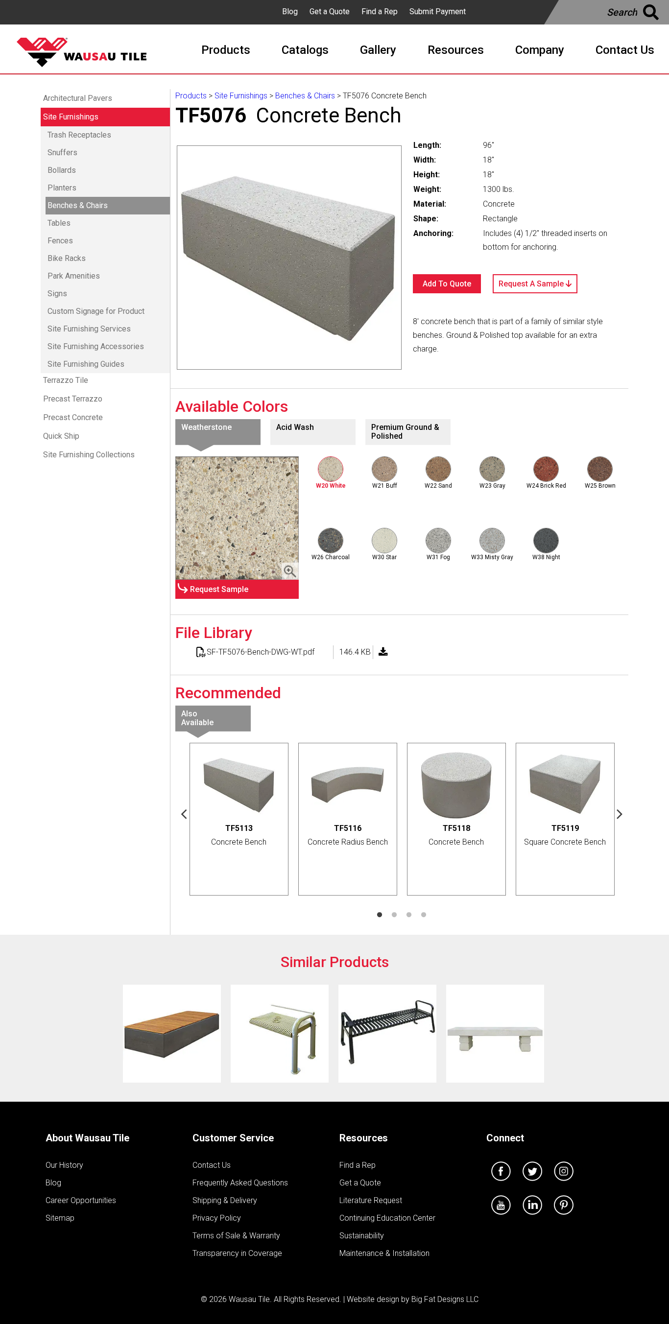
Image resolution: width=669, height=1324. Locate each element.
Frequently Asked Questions (240, 1182)
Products (191, 95)
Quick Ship (61, 436)
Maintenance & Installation (384, 1253)
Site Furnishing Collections (89, 454)
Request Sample (219, 589)
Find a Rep (379, 11)
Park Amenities (74, 276)
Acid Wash (295, 427)
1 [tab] (379, 915)
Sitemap (60, 1218)
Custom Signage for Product (96, 311)
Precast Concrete (73, 417)
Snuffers (62, 152)
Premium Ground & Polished (405, 432)
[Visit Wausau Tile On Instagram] (563, 1183)
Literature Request (370, 1200)
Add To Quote (447, 283)
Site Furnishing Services (89, 328)
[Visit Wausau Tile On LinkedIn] (532, 1217)
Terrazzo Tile (65, 380)
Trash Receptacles (79, 135)
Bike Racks (67, 258)
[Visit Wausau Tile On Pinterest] (563, 1217)
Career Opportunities (81, 1200)
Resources (363, 1138)
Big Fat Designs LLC (444, 1299)
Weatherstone (206, 427)
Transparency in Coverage (237, 1253)
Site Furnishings (70, 116)
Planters (62, 187)
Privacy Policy (216, 1218)
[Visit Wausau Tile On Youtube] (501, 1217)
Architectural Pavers (77, 98)
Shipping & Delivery (224, 1200)
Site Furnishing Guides (86, 364)
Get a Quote (330, 11)
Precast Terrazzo (72, 398)
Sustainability (361, 1235)
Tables (59, 223)
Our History (64, 1165)
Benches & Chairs (78, 205)
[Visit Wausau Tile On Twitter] (532, 1183)
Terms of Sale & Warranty (236, 1235)
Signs (57, 293)
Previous (184, 813)
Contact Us (211, 1165)
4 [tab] (424, 915)
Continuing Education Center (387, 1218)
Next (620, 813)
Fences (60, 240)
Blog (290, 11)
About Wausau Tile (87, 1138)
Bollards (62, 170)
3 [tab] (409, 915)
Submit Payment (437, 11)
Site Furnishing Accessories (96, 346)
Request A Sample (532, 283)
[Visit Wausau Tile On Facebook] (501, 1183)
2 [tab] (394, 915)
